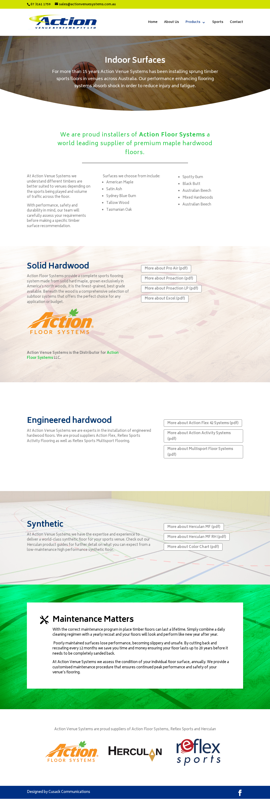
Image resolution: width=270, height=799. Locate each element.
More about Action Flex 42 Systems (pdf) (202, 423)
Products (193, 23)
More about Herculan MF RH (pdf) (196, 537)
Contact (236, 23)
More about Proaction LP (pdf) (171, 289)
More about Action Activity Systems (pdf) (199, 436)
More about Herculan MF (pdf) (193, 527)
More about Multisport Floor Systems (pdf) (200, 452)
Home (152, 23)
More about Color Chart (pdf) (193, 547)
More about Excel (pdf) (165, 299)
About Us (171, 23)
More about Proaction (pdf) (169, 279)
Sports (217, 23)
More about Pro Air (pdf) (166, 269)
